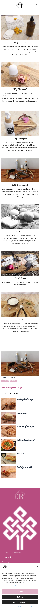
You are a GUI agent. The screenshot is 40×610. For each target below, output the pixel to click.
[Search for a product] (37, 4)
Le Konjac (20, 231)
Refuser (20, 597)
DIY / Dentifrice (20, 138)
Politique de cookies (12, 607)
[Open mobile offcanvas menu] (2, 4)
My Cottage (13, 381)
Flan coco (8, 458)
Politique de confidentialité (25, 607)
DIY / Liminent (20, 42)
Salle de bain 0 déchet (20, 185)
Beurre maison (8, 417)
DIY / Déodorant (20, 89)
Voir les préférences (20, 602)
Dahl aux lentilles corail (8, 445)
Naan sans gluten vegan (8, 431)
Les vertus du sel (20, 319)
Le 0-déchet (5, 381)
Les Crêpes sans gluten (8, 472)
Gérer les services (19, 586)
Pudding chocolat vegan (8, 404)
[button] (37, 567)
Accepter (20, 592)
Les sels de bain (20, 278)
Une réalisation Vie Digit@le (12, 552)
